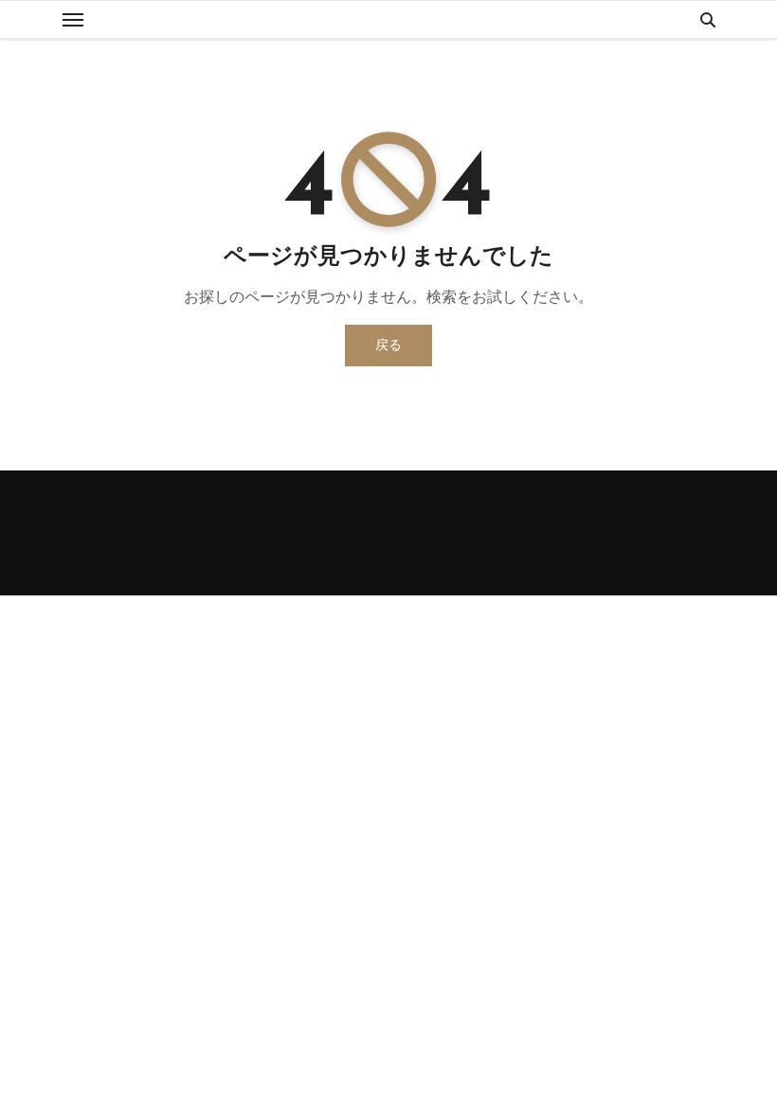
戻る (388, 345)
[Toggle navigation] (73, 20)
